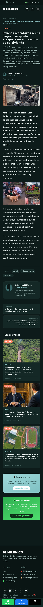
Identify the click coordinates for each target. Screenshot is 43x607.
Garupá (15, 271)
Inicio (4, 18)
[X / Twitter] (10, 2)
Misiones (11, 18)
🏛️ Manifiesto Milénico (28, 574)
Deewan (14, 597)
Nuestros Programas (10, 578)
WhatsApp (8, 603)
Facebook (21, 603)
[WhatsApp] (26, 591)
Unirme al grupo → (21, 488)
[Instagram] (7, 2)
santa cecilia (8, 275)
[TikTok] (13, 2)
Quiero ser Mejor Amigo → (21, 516)
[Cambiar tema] (32, 9)
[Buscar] (27, 9)
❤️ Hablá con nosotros (28, 571)
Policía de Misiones (28, 271)
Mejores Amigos (9, 581)
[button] (14, 193)
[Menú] (38, 9)
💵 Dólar (30, 2)
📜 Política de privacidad (29, 578)
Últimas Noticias (8, 574)
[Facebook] (3, 2)
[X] (15, 591)
